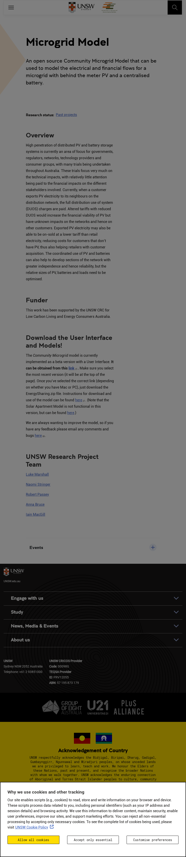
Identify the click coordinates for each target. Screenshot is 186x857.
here (78, 400)
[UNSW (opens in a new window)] (82, 7)
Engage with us (27, 598)
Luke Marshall (37, 474)
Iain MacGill (35, 514)
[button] (93, 547)
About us (20, 639)
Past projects (66, 115)
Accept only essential (93, 840)
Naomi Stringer (38, 484)
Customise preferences (152, 840)
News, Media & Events (34, 626)
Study (17, 612)
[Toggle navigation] (175, 7)
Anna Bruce (35, 504)
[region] (93, 819)
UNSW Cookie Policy (31, 827)
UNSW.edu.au (12, 581)
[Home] (109, 7)
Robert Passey (37, 494)
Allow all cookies (33, 840)
